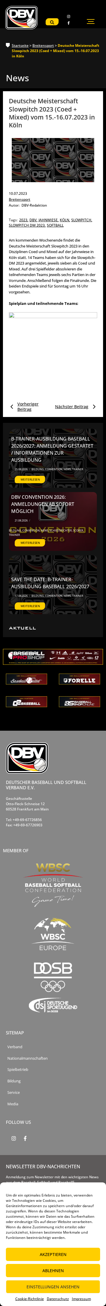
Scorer (78, 530)
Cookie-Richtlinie (29, 1298)
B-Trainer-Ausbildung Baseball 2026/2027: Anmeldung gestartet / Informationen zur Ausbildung (52, 449)
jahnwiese (49, 219)
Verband (14, 1046)
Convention (54, 469)
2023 (23, 219)
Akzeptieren (53, 1254)
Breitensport (43, 45)
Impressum (81, 1298)
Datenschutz (58, 1298)
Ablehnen (53, 1270)
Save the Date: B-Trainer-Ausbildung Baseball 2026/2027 (50, 583)
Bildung (38, 469)
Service (13, 1092)
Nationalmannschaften (27, 1058)
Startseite (20, 45)
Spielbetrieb (17, 1069)
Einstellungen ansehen (53, 1287)
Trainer (77, 469)
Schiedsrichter (60, 530)
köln (65, 219)
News (68, 469)
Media (12, 1103)
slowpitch (81, 219)
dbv (33, 219)
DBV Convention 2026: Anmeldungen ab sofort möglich (42, 504)
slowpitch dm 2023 (27, 225)
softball (55, 225)
